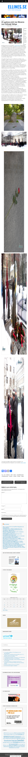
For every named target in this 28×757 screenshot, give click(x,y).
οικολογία (23, 746)
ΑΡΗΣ (8, 742)
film (16, 734)
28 (4, 474)
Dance (5, 734)
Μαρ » (6, 610)
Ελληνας (23, 742)
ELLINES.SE (17, 7)
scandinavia (22, 738)
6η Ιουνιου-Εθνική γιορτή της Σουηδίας (11, 664)
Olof (11, 474)
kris (24, 736)
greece (6, 736)
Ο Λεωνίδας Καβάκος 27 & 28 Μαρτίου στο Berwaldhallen (12, 653)
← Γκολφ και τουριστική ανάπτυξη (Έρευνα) (7, 482)
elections (8, 734)
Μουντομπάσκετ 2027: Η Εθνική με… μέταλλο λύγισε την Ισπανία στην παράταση (13, 542)
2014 (7, 733)
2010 (5, 733)
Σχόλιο (3, 492)
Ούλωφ (18, 476)
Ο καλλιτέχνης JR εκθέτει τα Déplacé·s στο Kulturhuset (14, 657)
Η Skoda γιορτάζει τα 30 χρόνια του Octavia (12, 541)
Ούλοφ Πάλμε (17, 45)
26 (20, 606)
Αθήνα (12, 742)
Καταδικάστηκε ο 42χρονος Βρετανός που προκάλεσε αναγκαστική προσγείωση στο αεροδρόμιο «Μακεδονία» (12, 529)
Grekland (17, 737)
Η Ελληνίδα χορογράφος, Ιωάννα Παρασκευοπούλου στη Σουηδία (14, 660)
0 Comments (17, 25)
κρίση (14, 746)
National (18, 738)
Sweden (10, 476)
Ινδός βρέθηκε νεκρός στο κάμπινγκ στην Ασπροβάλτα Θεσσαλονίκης (12, 534)
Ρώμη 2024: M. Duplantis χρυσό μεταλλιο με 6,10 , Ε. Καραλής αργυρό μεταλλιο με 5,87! (14, 655)
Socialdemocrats (20, 474)
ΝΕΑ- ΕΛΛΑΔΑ (6, 524)
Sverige (14, 740)
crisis (22, 733)
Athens (15, 733)
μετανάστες (18, 746)
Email (2, 509)
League (4, 738)
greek (12, 736)
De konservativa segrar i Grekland (10, 665)
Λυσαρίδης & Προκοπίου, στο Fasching (11, 658)
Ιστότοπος (3, 512)
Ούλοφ (14, 476)
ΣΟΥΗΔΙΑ (2, 20)
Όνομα (3, 506)
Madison (3, 25)
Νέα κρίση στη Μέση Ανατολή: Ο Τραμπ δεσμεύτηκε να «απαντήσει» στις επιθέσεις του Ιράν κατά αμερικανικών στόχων (13, 539)
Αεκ (9, 742)
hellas (22, 736)
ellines (11, 734)
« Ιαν (4, 610)
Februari (8, 474)
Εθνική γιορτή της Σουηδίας (9, 656)
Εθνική (20, 742)
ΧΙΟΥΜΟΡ (11, 746)
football (19, 734)
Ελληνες (5, 745)
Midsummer (13, 738)
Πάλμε (22, 476)
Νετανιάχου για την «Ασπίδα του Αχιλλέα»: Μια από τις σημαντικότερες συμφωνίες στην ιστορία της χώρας (14, 547)
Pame (15, 474)
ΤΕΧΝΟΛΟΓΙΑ (5, 746)
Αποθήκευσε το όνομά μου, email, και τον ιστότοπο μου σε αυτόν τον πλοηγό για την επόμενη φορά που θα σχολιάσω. (13, 516)
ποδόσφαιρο (11, 747)
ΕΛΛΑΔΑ (15, 742)
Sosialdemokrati (5, 476)
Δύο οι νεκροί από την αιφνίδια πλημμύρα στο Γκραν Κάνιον (13, 527)
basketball (19, 733)
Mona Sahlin (23, 462)
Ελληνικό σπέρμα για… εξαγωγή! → (21, 482)
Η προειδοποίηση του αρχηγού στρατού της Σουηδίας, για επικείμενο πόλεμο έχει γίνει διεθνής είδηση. (14, 662)
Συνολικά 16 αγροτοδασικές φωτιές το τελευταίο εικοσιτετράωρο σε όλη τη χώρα (13, 536)
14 (4, 604)
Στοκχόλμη (21, 745)
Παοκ (8, 745)
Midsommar (8, 738)
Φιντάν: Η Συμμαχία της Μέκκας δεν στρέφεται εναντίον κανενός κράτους (13, 532)
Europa (14, 734)
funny (23, 734)
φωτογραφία (16, 747)
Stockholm (7, 740)
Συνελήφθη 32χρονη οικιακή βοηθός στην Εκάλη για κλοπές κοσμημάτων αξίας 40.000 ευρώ (14, 544)
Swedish (5, 742)
